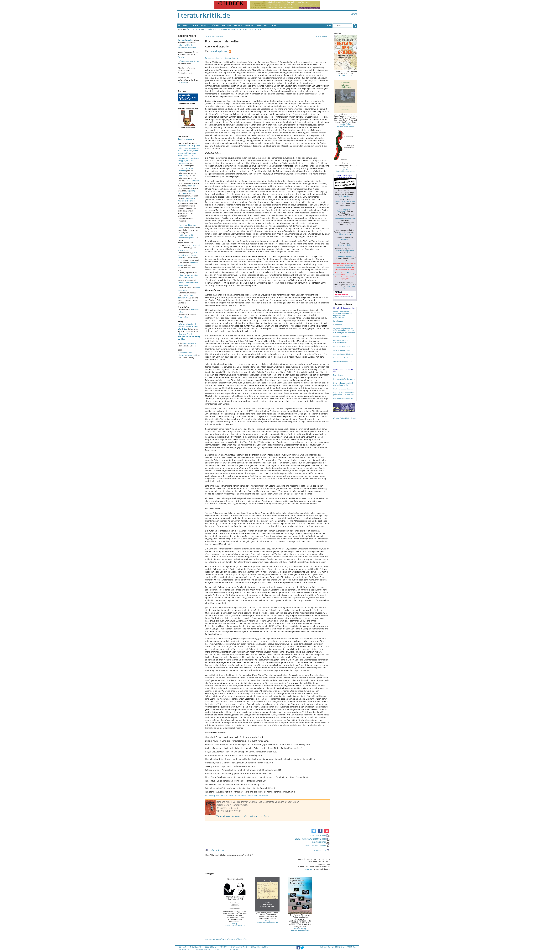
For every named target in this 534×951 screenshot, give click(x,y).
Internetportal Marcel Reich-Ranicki (186, 199)
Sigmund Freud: (189, 336)
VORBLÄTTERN (323, 36)
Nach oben (351, 947)
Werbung (234, 949)
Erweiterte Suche (259, 947)
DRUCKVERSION (319, 842)
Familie (181, 57)
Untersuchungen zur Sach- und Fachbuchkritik (343, 384)
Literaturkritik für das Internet (344, 379)
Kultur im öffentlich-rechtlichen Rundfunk (187, 46)
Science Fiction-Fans (341, 336)
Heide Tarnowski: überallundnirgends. (186, 236)
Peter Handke (192, 185)
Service (238, 25)
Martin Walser (186, 150)
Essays (275, 29)
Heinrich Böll (183, 148)
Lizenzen (308, 869)
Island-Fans (337, 324)
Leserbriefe (210, 947)
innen (350, 362)
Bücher (215, 25)
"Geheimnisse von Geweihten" (344, 210)
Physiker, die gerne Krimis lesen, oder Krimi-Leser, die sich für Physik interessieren (344, 330)
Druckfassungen (239, 947)
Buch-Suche (183, 949)
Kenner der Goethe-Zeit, (342, 346)
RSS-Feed (182, 947)
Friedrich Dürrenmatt (186, 161)
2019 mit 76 (182, 250)
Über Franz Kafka (345, 245)
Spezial (205, 25)
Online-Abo (182, 82)
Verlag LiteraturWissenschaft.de (234, 924)
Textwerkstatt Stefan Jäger (345, 256)
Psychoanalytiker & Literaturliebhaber (340, 341)
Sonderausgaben (185, 139)
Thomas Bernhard (185, 169)
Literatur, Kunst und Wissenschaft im (188, 326)
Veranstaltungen (201, 949)
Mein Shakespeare (185, 155)
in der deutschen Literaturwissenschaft (187, 353)
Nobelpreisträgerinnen (345, 250)
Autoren (226, 25)
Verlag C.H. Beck (345, 75)
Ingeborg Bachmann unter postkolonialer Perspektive (343, 394)
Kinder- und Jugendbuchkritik (344, 389)
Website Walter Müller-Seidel (344, 418)
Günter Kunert (184, 145)
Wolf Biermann (190, 153)
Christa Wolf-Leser (340, 362)
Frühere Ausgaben (193, 29)
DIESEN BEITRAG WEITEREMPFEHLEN (310, 839)
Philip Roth (195, 145)
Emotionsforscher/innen (342, 358)
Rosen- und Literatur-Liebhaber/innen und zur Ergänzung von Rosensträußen (342, 314)
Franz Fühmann (192, 180)
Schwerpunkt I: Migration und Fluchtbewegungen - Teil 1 (244, 29)
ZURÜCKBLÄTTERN (214, 36)
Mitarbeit (249, 25)
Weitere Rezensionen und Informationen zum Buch (242, 816)
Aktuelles (183, 25)
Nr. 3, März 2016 (210, 29)
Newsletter (220, 949)
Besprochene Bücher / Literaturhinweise (221, 58)
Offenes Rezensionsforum (188, 61)
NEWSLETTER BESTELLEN (315, 845)
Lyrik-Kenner (338, 321)
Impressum (325, 947)
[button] (314, 831)
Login (273, 25)
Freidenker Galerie (345, 196)
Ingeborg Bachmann (186, 192)
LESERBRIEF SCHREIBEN (316, 835)
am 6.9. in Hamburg (347, 233)
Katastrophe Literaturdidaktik (344, 218)
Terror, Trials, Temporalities (185, 296)
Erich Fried (182, 175)
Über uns (262, 25)
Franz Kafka (183, 317)
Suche (328, 25)
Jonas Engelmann (219, 51)
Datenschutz (338, 947)
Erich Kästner (338, 375)
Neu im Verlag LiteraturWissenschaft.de (300, 929)
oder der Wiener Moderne (343, 354)
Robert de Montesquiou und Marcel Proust (188, 276)
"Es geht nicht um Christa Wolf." (187, 255)
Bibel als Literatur (189, 343)
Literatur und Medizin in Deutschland (188, 283)
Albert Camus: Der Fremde (344, 201)
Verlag (354, 14)
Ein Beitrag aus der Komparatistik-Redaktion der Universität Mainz (236, 795)
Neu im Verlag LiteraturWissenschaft (345, 125)
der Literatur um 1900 (341, 350)
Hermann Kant (184, 158)
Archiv (194, 25)
